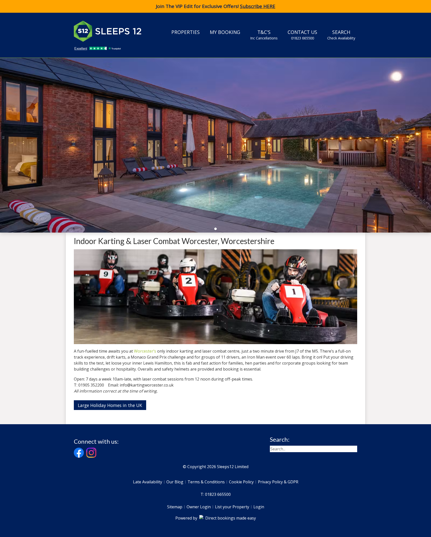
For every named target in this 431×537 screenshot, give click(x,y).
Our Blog (174, 482)
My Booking (225, 32)
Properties (185, 32)
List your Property (232, 507)
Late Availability (147, 482)
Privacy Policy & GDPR (278, 482)
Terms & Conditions (206, 482)
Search (341, 34)
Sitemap (174, 507)
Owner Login (199, 507)
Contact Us (302, 34)
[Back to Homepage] (111, 31)
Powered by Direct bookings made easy (215, 518)
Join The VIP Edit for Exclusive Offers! (215, 6)
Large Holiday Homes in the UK (110, 405)
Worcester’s (145, 351)
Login (258, 507)
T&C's (264, 34)
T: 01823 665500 (216, 494)
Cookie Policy (241, 482)
